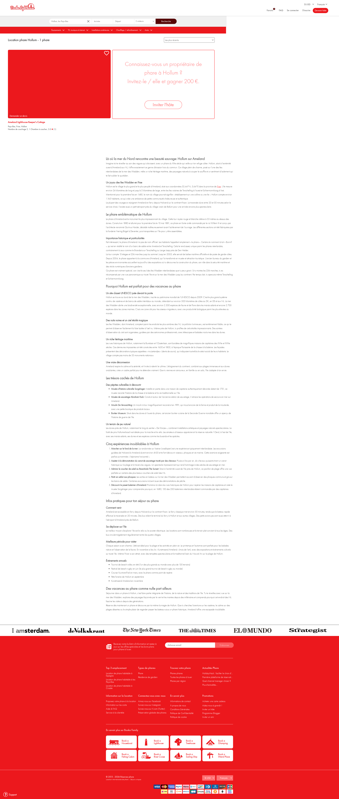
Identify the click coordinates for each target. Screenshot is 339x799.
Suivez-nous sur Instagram (149, 704)
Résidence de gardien (147, 677)
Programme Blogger (211, 713)
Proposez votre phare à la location (121, 701)
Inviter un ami (208, 716)
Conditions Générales (179, 709)
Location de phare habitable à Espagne (119, 674)
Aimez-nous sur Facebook (149, 701)
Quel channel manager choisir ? (216, 680)
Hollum (24, 126)
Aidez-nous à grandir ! (212, 705)
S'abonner (224, 645)
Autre (147, 30)
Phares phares (176, 673)
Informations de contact (180, 701)
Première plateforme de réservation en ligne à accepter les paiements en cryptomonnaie (217, 677)
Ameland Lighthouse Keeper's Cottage (26, 122)
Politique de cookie (178, 716)
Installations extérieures (100, 30)
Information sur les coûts (116, 704)
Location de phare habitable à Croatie (119, 687)
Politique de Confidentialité (181, 713)
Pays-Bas (11, 126)
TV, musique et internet (76, 30)
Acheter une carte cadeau (214, 701)
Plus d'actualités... (209, 684)
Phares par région (178, 680)
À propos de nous (178, 705)
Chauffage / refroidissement (127, 30)
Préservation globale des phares (152, 712)
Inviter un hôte (208, 709)
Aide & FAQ (111, 708)
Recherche (166, 21)
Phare (140, 673)
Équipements (56, 30)
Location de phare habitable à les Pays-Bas (120, 680)
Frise (18, 126)
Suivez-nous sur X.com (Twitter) (151, 708)
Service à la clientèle (115, 712)
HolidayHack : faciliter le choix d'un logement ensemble (217, 673)
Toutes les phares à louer (181, 677)
